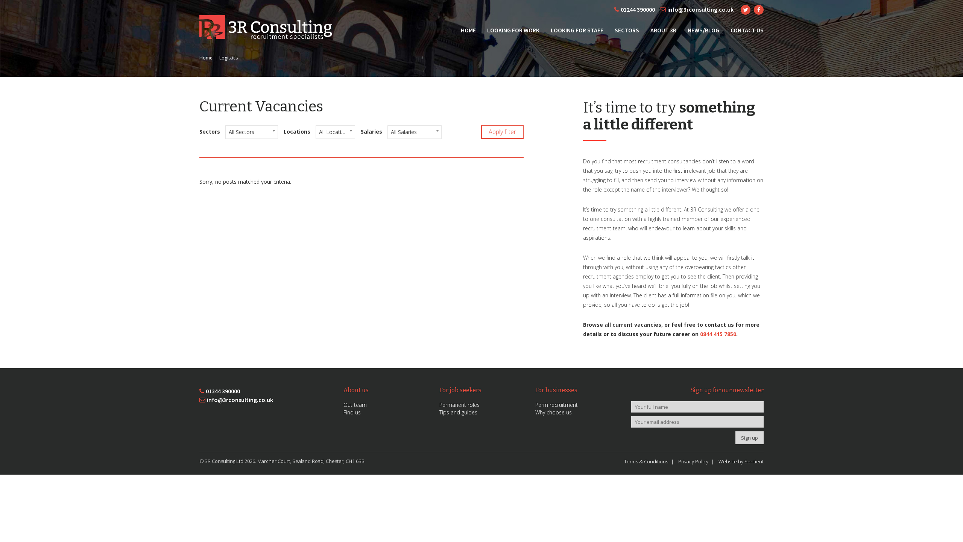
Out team (355, 404)
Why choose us (553, 412)
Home (468, 30)
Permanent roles (459, 404)
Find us (352, 412)
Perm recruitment (556, 404)
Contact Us (747, 30)
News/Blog (703, 30)
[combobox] (251, 132)
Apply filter (502, 132)
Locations (297, 131)
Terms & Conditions (646, 461)
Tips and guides (458, 412)
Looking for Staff (577, 30)
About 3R (663, 30)
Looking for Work (513, 30)
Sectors (627, 30)
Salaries (371, 131)
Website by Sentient (741, 461)
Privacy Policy (693, 461)
